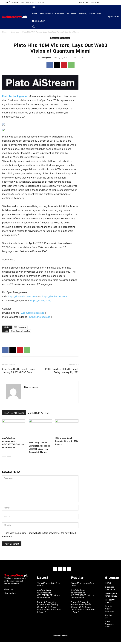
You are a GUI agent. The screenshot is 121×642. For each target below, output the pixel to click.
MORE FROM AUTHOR (38, 413)
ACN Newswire (20, 327)
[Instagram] (109, 2)
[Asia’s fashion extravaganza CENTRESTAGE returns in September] (13, 427)
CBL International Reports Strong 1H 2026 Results (66, 441)
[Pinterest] (64, 65)
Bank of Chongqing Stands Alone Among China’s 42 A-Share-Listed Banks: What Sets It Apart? (49, 607)
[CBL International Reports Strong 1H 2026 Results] (66, 427)
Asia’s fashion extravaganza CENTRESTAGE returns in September (48, 594)
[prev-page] (4, 458)
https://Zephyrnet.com (54, 296)
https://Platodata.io (40, 300)
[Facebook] (105, 2)
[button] (33, 26)
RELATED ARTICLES (14, 413)
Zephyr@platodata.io (32, 312)
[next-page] (9, 458)
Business (15, 31)
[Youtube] (117, 2)
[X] (113, 2)
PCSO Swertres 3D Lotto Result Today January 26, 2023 (61, 371)
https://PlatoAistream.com (22, 296)
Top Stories (64, 38)
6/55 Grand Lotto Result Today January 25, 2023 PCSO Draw (18, 371)
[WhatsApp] (71, 65)
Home (5, 31)
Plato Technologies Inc (20, 331)
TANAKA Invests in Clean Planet (49, 584)
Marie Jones (46, 57)
